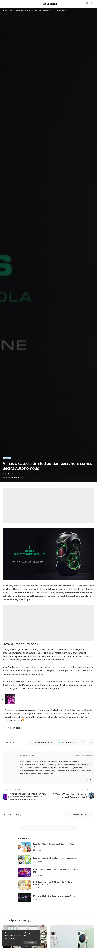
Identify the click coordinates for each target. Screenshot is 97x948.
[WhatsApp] (83, 742)
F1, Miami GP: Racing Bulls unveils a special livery (54, 896)
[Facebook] (90, 779)
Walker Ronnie (8, 474)
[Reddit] (91, 742)
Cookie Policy (9, 938)
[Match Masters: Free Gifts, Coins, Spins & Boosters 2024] (24, 872)
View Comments (79, 814)
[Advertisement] (48, 505)
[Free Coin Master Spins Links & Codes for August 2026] (24, 847)
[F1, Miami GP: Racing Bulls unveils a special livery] (24, 897)
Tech (7, 458)
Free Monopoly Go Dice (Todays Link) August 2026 (55, 858)
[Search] (91, 4)
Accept (30, 943)
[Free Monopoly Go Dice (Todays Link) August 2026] (24, 859)
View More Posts (82, 756)
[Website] (87, 779)
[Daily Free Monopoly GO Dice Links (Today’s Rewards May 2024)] (24, 885)
